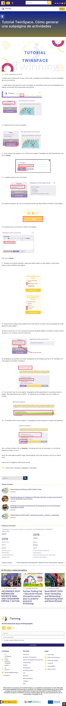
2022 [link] (35, 542)
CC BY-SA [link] (50, 663)
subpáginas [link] (25, 468)
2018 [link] (7, 468)
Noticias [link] (25, 665)
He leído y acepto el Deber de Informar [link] (14, 640)
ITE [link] (24, 673)
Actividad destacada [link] (39, 557)
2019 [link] (5, 539)
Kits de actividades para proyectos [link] (33, 659)
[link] (2, 16)
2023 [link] (4, 545)
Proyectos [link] (26, 654)
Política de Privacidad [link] (54, 657)
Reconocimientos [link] (28, 678)
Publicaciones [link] (27, 662)
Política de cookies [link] (53, 660)
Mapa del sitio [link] (51, 669)
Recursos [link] (25, 675)
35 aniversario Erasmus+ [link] (41, 550)
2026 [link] (35, 548)
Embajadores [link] (26, 667)
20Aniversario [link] (6, 550)
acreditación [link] (6, 557)
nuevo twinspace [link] (15, 468)
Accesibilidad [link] (51, 666)
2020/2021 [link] (5, 542)
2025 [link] (4, 548)
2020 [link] (35, 538)
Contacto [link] (25, 681)
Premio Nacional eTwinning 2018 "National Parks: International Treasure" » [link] (41, 562)
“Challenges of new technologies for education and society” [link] (17, 530)
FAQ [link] (24, 683)
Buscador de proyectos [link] (29, 657)
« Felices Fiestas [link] (6, 562)
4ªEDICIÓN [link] (5, 553)
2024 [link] (35, 545)
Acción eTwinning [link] (7, 555)
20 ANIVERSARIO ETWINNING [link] (43, 529)
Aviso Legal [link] (51, 654)
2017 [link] (4, 534)
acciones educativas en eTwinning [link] (44, 555)
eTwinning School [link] (28, 670)
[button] (62, 9)
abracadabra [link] (37, 553)
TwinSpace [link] (33, 468)
